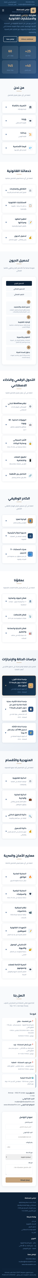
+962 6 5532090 (30, 2)
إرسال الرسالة (25, 1180)
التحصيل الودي (19, 283)
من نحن (34, 1221)
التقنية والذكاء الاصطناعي (28, 1229)
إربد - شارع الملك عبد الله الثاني (27, 1245)
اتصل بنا (34, 1232)
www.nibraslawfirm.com (29, 1264)
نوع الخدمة (29, 1152)
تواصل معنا (10, 39)
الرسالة (30, 1162)
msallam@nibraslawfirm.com (26, 4)
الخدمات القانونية (31, 1224)
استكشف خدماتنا (27, 39)
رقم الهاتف (29, 1142)
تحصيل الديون (32, 1226)
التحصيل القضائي (19, 289)
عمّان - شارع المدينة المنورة (28, 1242)
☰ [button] (3, 10)
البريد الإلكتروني (27, 1132)
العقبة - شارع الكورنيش (29, 1248)
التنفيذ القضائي (19, 294)
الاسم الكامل (28, 1122)
